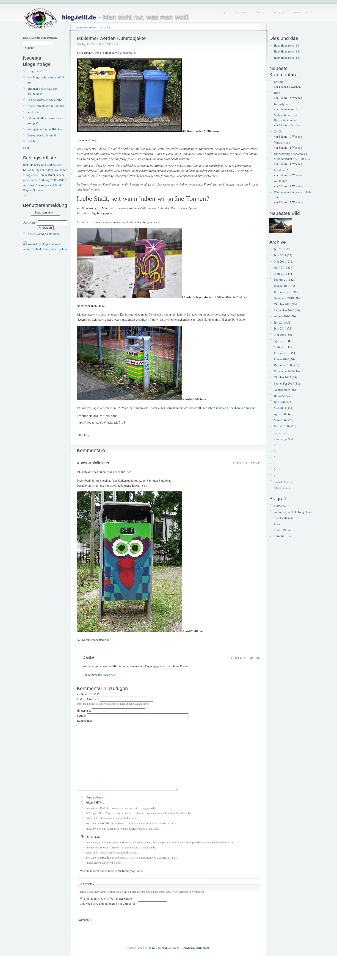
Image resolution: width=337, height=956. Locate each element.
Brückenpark (56, 175)
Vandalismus (282, 142)
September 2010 (284, 310)
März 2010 (280, 347)
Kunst (31, 185)
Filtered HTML (94, 802)
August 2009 (282, 390)
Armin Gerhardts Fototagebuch (293, 512)
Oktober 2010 (282, 304)
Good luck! (281, 170)
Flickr (277, 524)
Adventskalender (55, 170)
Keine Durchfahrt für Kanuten (46, 106)
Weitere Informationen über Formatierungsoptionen (112, 871)
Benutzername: (45, 212)
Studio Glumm (283, 530)
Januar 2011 (281, 286)
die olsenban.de (283, 518)
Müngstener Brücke (35, 175)
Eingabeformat (95, 797)
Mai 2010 (280, 335)
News (260, 12)
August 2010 (282, 316)
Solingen (278, 12)
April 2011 (280, 267)
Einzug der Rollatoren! (42, 135)
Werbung (44, 180)
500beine (280, 506)
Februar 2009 (282, 426)
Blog (223, 12)
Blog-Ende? (35, 71)
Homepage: (84, 710)
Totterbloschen (283, 536)
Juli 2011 (280, 249)
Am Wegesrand (45, 185)
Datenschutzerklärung (196, 947)
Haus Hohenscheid (34, 165)
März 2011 (280, 274)
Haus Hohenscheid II (287, 51)
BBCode (104, 823)
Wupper (28, 190)
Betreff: (82, 715)
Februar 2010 (282, 353)
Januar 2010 (281, 359)
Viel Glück (34, 112)
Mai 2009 (280, 408)
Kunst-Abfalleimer (93, 463)
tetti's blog (104, 27)
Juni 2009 (280, 402)
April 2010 (280, 341)
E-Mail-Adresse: (88, 699)
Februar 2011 (282, 279)
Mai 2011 (280, 261)
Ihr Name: (84, 694)
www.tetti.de (300, 12)
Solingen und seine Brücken (45, 129)
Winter (59, 185)
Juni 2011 (280, 255)
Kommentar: (85, 720)
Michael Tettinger (156, 947)
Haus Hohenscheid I (286, 45)
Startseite (82, 27)
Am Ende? (280, 181)
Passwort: (30, 222)
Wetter (54, 180)
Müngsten (38, 170)
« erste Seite (281, 433)
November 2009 (284, 371)
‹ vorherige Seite (284, 439)
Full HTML (92, 836)
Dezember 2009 (283, 365)
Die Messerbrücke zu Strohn (45, 99)
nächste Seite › (283, 482)
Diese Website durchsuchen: (40, 38)
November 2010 (284, 298)
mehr (26, 147)
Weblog (93, 27)
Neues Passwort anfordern (43, 234)
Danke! (89, 657)
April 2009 (280, 414)
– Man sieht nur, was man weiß (125, 17)
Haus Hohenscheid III (287, 57)
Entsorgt (279, 82)
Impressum (241, 12)
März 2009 (280, 420)
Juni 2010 (280, 328)
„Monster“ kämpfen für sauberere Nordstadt (229, 408)
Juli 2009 (280, 395)
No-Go (278, 131)
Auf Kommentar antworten (93, 639)
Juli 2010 (280, 322)
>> (24, 195)
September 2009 (284, 383)
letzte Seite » (282, 488)
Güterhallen (30, 180)
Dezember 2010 (283, 292)
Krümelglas (281, 104)
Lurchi (32, 141)
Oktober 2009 (282, 377)
